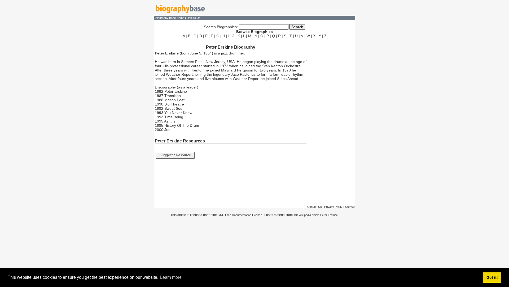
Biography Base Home (170, 17)
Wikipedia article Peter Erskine (318, 215)
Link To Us (193, 17)
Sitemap (350, 206)
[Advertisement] (331, 119)
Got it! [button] (492, 277)
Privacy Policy (333, 206)
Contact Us (314, 206)
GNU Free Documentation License (240, 215)
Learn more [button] (171, 277)
